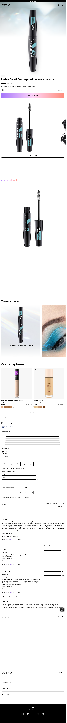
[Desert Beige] (11, 407)
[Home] (6, 5)
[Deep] (44, 407)
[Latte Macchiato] (7, 407)
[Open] (63, 5)
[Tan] (41, 407)
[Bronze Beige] (9, 407)
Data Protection (33, 709)
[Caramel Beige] (5, 407)
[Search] (59, 5)
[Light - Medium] (35, 407)
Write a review (14, 83)
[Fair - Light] (37, 407)
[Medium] (39, 407)
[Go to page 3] (33, 412)
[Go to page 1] (30, 412)
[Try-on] (35, 369)
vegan (3, 75)
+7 (13, 407)
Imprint (33, 707)
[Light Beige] (2, 407)
